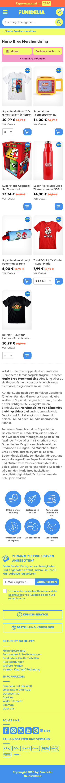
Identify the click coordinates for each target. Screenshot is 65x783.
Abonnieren (47, 582)
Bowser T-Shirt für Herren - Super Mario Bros (15, 336)
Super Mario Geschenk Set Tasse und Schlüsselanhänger (16, 187)
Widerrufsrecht (13, 701)
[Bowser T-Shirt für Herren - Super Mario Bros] (17, 310)
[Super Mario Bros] (17, 86)
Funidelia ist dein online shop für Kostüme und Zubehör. (32, 12)
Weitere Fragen (13, 665)
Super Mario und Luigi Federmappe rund (16, 262)
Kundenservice (35, 614)
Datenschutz (11, 693)
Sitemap (8, 705)
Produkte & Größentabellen (21, 658)
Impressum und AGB (17, 689)
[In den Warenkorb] (27, 131)
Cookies (8, 697)
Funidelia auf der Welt (17, 686)
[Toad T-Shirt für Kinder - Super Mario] (48, 235)
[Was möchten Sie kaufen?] (5, 12)
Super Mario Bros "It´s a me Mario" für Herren (16, 113)
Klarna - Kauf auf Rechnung (21, 669)
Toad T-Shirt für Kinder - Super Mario (47, 262)
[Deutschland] (6, 731)
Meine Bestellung (14, 650)
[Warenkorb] (59, 12)
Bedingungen (16, 594)
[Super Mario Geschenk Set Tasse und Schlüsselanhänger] (17, 161)
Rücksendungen (13, 661)
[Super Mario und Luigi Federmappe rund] (17, 235)
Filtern (15, 51)
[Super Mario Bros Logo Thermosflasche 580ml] (48, 161)
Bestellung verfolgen (35, 627)
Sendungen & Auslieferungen (22, 654)
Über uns (9, 708)
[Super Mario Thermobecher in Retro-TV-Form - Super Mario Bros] (48, 86)
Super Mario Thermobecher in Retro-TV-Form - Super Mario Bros (47, 113)
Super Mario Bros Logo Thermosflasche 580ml (47, 187)
